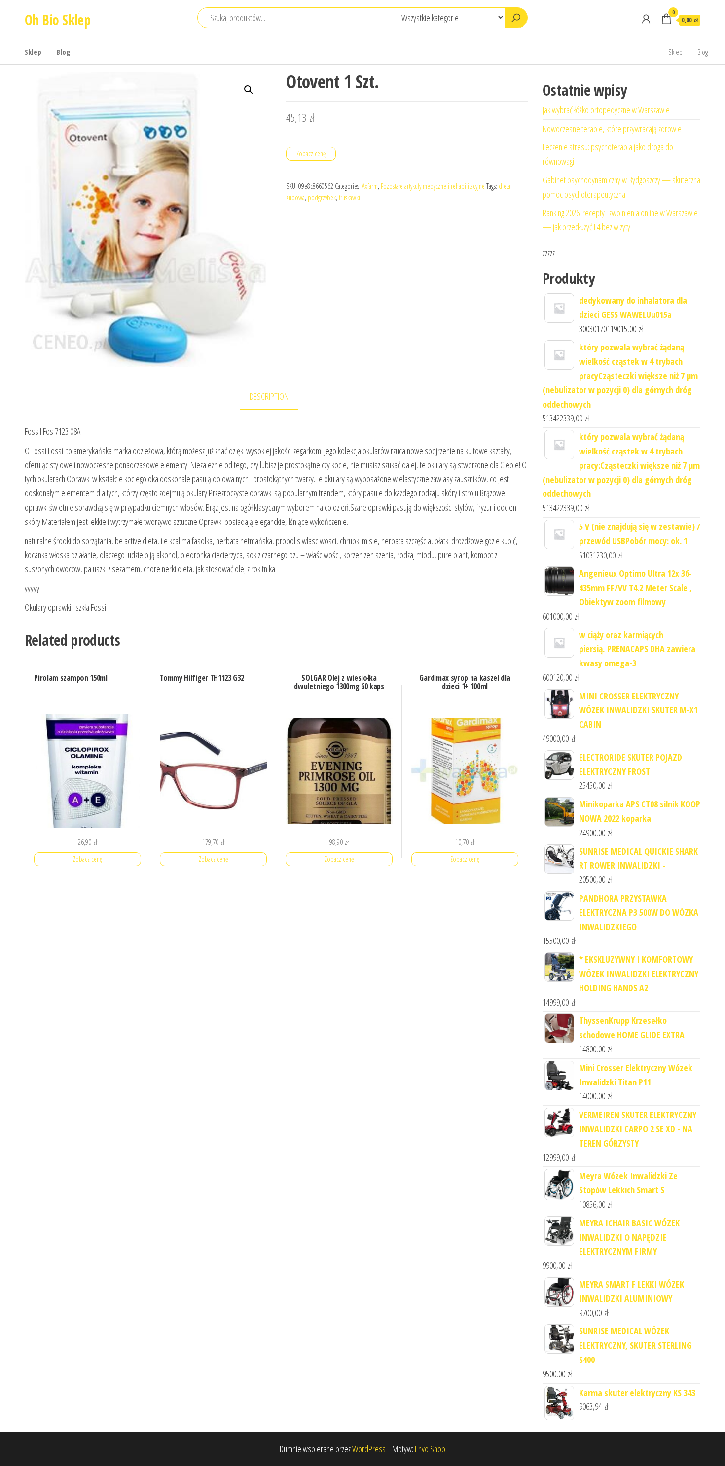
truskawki (349, 197)
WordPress (369, 1449)
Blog (63, 52)
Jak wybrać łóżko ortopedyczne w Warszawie (606, 110)
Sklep (33, 52)
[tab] (276, 397)
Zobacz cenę (311, 153)
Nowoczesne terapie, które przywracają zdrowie (612, 129)
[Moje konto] (646, 19)
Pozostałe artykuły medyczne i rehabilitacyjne (433, 186)
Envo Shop (430, 1449)
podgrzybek (322, 197)
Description (269, 396)
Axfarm (370, 186)
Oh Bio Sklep (57, 19)
